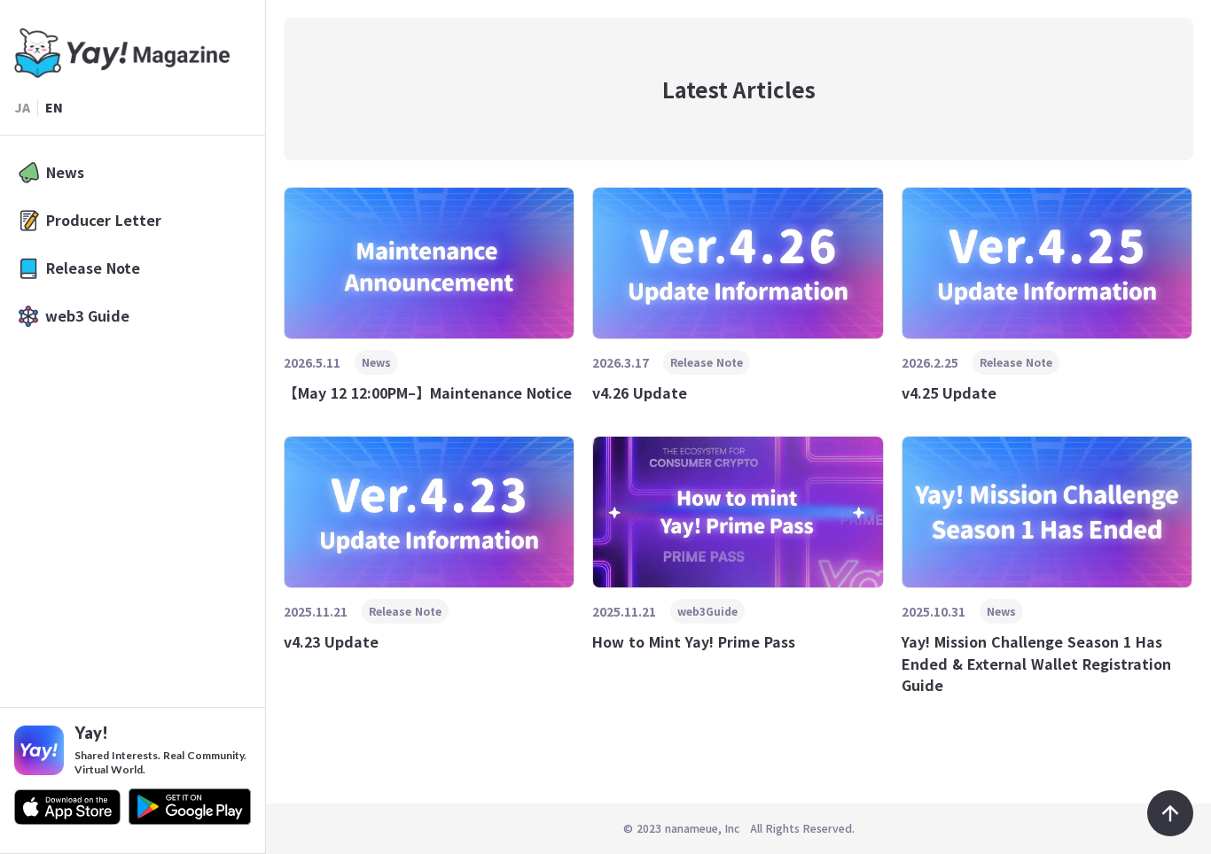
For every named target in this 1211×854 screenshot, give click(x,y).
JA (22, 107)
